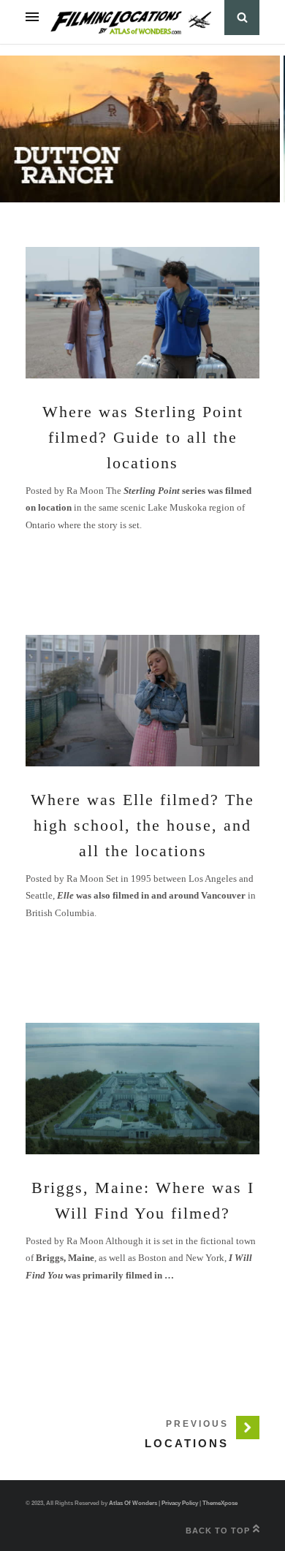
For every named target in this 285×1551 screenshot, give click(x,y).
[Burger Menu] (32, 17)
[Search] (241, 17)
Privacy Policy (180, 1503)
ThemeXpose (220, 1503)
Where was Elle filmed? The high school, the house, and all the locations (142, 825)
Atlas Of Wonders (133, 1503)
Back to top (219, 1530)
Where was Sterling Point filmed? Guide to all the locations (142, 437)
